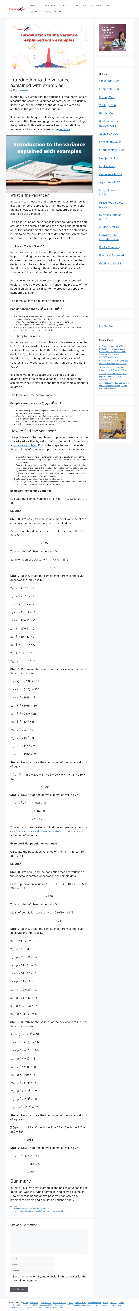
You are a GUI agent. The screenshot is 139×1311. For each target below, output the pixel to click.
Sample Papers (49, 5)
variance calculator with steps (42, 831)
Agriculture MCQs (110, 182)
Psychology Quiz (110, 141)
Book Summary (96, 5)
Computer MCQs (46, 1305)
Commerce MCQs (110, 174)
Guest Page (59, 12)
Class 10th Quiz (109, 81)
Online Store (70, 1308)
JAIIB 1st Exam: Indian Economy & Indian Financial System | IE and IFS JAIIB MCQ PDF (114, 386)
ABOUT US (34, 1303)
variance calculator (25, 445)
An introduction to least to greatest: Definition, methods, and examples (38, 1211)
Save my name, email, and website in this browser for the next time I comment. (49, 1278)
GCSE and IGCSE (110, 263)
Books (75, 5)
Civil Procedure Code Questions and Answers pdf (31, 1209)
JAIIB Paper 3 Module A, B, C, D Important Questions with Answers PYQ (113, 376)
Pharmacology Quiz (111, 150)
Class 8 (121, 1303)
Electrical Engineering (113, 255)
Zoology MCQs (51, 1308)
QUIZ (64, 5)
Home (25, 1303)
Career (79, 1308)
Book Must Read (106, 326)
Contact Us (34, 12)
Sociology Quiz (108, 133)
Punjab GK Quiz (109, 89)
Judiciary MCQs (109, 227)
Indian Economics (100, 1305)
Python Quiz (107, 113)
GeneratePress (16, 1308)
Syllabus (33, 5)
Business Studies (94, 1303)
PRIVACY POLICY (59, 1303)
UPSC (41, 1308)
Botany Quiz (107, 97)
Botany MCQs (80, 1303)
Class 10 (16, 1206)
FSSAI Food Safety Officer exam (79, 1305)
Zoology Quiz (107, 105)
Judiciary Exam (115, 1305)
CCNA (105, 1303)
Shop (109, 5)
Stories (48, 12)
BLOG (84, 5)
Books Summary (109, 247)
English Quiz (107, 166)
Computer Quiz (109, 158)
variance (64, 129)
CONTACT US (46, 1303)
